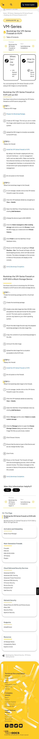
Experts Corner (8, 646)
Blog (6, 682)
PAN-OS (6, 551)
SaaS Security (8, 590)
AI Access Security (9, 583)
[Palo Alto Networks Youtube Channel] (21, 727)
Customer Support (10, 702)
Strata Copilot (29, 5)
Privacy (7, 714)
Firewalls (6, 548)
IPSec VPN (7, 607)
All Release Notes (9, 642)
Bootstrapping (9, 655)
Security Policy (8, 610)
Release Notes (9, 678)
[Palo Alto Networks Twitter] (16, 727)
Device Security (8, 585)
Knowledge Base (10, 706)
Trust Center (8, 717)
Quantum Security (9, 612)
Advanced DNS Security (11, 580)
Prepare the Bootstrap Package (15, 114)
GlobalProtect (8, 627)
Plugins (6, 558)
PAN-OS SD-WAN (9, 553)
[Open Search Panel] (11, 5)
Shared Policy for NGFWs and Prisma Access (17, 605)
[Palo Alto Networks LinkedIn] (12, 727)
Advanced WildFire (9, 573)
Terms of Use (9, 719)
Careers (7, 699)
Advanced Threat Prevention (12, 578)
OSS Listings (8, 686)
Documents (8, 721)
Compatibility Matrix (10, 644)
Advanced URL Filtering (11, 575)
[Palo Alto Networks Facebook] (7, 727)
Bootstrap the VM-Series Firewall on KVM (15, 15)
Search (7, 680)
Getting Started (10, 656)
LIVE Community (10, 704)
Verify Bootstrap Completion (15, 266)
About (6, 697)
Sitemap (7, 689)
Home (4, 13)
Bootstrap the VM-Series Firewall (23, 13)
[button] (37, 591)
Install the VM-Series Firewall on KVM (17, 149)
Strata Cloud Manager (10, 533)
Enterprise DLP (8, 588)
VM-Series (10, 13)
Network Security (19, 655)
